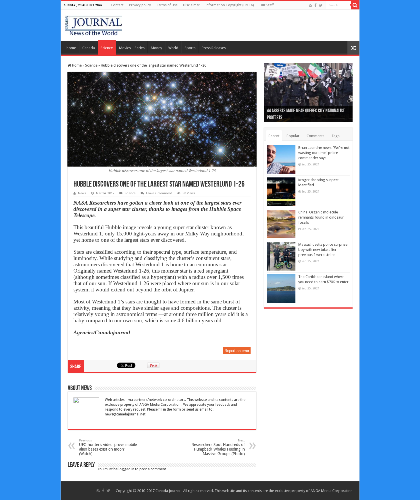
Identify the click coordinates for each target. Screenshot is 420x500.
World (173, 48)
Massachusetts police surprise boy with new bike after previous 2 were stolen (322, 249)
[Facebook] (315, 5)
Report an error (237, 351)
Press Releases (214, 48)
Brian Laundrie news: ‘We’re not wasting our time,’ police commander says (323, 152)
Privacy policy (140, 5)
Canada (88, 48)
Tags (335, 136)
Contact (117, 5)
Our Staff (266, 5)
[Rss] (310, 5)
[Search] (355, 5)
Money (156, 48)
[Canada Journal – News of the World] (93, 24)
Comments (315, 136)
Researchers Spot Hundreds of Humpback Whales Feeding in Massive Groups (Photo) (218, 447)
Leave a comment (159, 193)
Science (107, 48)
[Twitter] (320, 5)
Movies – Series (132, 48)
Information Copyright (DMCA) (229, 5)
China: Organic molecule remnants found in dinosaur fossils (321, 217)
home (71, 48)
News (82, 193)
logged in (126, 469)
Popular (293, 136)
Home (76, 65)
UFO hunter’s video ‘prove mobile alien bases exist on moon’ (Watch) (108, 447)
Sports (190, 48)
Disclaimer (191, 5)
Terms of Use (167, 5)
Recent (274, 136)
